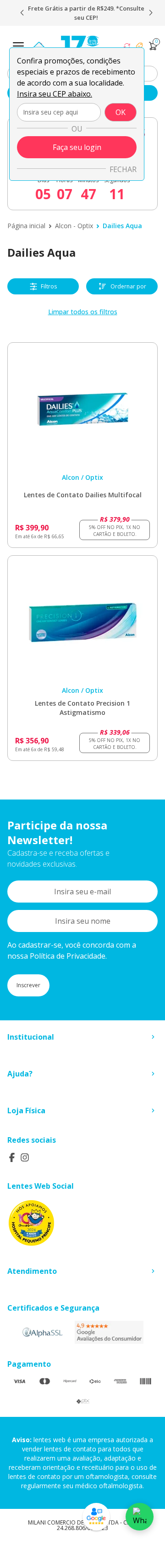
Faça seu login (77, 147)
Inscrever (28, 985)
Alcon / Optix (82, 477)
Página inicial (26, 225)
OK (121, 112)
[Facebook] (11, 1157)
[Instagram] (24, 1157)
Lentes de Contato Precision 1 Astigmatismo (82, 708)
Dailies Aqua (122, 225)
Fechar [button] (123, 169)
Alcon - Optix (74, 225)
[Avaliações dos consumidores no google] (109, 1332)
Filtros (49, 286)
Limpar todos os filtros (82, 311)
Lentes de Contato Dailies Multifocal (83, 494)
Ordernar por (128, 286)
